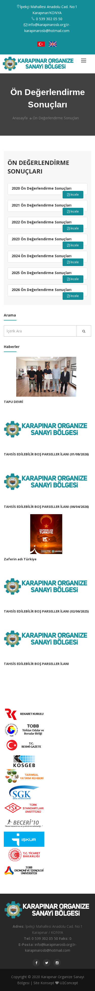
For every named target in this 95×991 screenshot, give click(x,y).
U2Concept (69, 982)
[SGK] (24, 792)
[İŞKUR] (24, 838)
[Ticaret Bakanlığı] (24, 854)
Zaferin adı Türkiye (20, 559)
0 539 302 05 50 (45, 938)
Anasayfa (20, 117)
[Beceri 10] (24, 823)
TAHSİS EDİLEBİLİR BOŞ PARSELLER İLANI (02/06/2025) (46, 611)
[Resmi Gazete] (24, 745)
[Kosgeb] (24, 760)
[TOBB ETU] (24, 870)
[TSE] (24, 807)
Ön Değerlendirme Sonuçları (56, 117)
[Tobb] (24, 729)
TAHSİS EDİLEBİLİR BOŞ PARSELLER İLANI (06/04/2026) (46, 506)
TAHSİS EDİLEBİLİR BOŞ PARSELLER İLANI (36, 663)
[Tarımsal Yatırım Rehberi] (24, 776)
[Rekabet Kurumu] (24, 713)
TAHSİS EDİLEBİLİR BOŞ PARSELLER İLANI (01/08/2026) (46, 454)
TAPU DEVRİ (13, 401)
